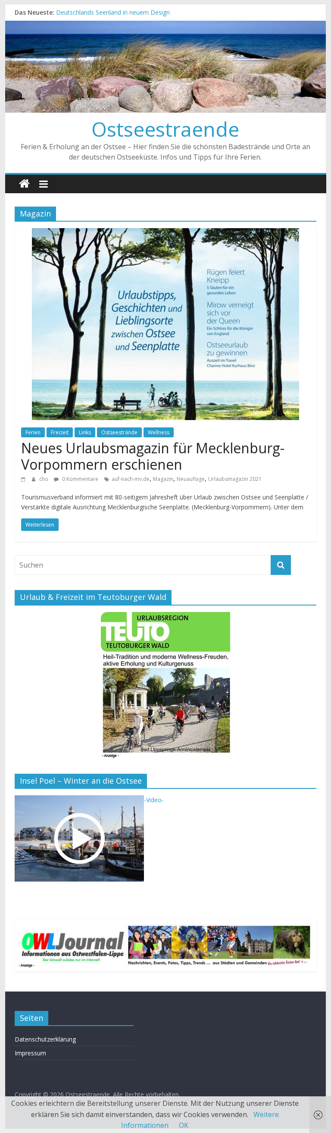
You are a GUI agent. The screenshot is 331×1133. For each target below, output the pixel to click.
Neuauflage (191, 479)
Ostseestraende (165, 129)
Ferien (33, 432)
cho (44, 479)
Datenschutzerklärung (45, 1039)
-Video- (154, 800)
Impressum (30, 1053)
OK (183, 1125)
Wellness (158, 432)
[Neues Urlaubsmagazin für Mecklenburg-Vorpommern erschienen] (165, 233)
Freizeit (60, 432)
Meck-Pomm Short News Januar (101, 11)
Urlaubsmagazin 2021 (235, 479)
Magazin (163, 479)
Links (85, 432)
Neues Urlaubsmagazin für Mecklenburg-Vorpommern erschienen (152, 456)
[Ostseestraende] (165, 26)
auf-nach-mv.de (131, 479)
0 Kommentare (79, 479)
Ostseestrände (119, 432)
